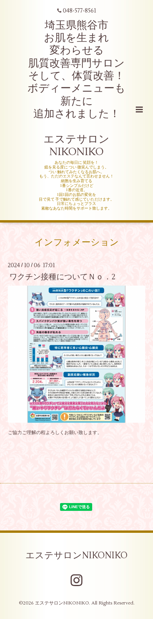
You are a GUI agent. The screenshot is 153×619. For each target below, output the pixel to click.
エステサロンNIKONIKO (77, 555)
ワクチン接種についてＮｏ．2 (62, 277)
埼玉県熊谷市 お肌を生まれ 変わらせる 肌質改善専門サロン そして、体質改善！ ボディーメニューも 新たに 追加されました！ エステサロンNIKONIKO (76, 88)
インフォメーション (77, 242)
